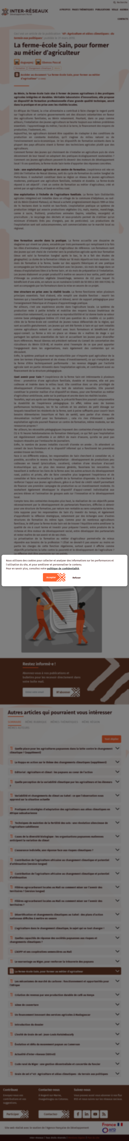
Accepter (51, 577)
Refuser (77, 577)
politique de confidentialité (63, 568)
